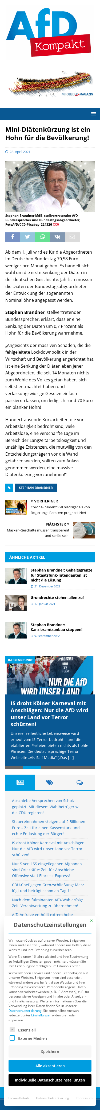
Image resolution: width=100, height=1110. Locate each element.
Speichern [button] (50, 1051)
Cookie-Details (18, 1098)
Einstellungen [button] (41, 1015)
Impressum (84, 1098)
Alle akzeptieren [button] (50, 1065)
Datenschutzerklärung (25, 1010)
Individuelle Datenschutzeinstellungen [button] (50, 1080)
